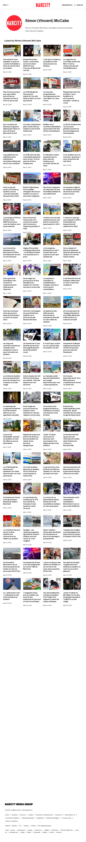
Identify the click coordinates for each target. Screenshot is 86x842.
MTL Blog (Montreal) (44, 821)
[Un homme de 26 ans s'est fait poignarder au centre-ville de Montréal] (32, 553)
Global (33, 821)
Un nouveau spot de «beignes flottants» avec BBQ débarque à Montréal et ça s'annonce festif (71, 315)
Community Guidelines (12, 814)
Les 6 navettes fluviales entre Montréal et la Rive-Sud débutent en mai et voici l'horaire (11, 252)
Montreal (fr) (21, 826)
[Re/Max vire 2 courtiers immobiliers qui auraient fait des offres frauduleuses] (52, 115)
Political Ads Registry (53, 814)
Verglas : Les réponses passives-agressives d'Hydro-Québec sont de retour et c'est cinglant (31, 535)
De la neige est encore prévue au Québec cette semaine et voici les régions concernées (31, 410)
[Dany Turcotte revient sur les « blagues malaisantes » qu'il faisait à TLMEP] (12, 705)
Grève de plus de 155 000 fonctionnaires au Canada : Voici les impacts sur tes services (31, 380)
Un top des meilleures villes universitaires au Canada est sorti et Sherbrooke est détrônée (51, 750)
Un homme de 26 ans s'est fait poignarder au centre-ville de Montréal (31, 566)
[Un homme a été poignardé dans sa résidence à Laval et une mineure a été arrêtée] (52, 397)
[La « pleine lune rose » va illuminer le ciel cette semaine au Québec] (12, 584)
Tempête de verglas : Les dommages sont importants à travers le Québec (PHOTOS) (72, 533)
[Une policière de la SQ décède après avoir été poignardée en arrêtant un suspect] (52, 675)
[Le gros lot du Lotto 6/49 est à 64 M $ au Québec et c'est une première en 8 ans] (52, 458)
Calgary (46, 826)
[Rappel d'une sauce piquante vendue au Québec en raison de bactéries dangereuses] (32, 612)
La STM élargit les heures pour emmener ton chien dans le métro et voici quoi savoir (12, 471)
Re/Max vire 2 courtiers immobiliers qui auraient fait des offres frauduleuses (52, 128)
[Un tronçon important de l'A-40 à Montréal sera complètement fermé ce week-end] (72, 367)
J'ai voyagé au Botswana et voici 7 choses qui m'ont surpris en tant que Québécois (51, 252)
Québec (26, 821)
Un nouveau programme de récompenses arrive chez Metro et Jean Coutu (51, 96)
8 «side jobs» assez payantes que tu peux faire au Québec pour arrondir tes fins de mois (51, 160)
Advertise (15, 810)
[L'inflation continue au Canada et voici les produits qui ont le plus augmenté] (72, 768)
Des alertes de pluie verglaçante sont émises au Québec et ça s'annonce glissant (11, 781)
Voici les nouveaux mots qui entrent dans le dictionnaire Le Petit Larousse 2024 (11, 315)
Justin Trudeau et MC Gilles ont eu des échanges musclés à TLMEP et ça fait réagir (71, 597)
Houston (59, 828)
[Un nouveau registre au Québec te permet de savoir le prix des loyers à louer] (72, 178)
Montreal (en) (14, 828)
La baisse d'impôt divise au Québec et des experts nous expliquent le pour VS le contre (32, 749)
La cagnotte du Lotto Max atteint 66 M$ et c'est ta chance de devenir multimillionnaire (71, 64)
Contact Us (58, 810)
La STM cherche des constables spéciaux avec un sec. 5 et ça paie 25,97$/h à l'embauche (31, 159)
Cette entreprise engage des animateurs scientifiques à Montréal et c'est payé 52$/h (10, 750)
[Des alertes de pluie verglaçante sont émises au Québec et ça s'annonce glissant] (12, 768)
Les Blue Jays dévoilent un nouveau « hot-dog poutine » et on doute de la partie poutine (12, 688)
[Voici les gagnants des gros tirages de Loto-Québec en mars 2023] (12, 612)
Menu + (5, 5)
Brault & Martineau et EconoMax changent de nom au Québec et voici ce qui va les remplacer (31, 191)
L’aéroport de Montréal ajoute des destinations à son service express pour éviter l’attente (32, 688)
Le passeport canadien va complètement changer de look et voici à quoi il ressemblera (51, 284)
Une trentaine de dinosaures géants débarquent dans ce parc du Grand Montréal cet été (11, 129)
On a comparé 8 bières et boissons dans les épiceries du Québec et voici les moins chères (72, 252)
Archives (22, 810)
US (20, 821)
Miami (29, 828)
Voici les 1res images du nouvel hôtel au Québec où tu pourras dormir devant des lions (31, 315)
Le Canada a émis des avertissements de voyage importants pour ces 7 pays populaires (51, 380)
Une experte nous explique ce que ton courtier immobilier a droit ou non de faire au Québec (11, 64)
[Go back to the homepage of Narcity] (43, 5)
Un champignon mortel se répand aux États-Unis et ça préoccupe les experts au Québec (32, 718)
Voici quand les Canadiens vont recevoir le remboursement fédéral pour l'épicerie (10, 284)
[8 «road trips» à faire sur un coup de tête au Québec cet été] (52, 334)
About (7, 810)
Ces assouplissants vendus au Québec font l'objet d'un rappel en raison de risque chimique (51, 597)
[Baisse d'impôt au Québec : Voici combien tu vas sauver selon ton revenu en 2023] (32, 768)
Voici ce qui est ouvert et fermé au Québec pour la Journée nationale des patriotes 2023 (11, 191)
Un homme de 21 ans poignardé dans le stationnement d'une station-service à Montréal (72, 718)
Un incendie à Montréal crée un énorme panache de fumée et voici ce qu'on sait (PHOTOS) (11, 567)
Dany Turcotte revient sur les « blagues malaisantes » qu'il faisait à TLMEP (11, 718)
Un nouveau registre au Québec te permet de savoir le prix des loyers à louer (72, 190)
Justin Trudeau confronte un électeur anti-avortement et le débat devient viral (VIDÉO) (51, 440)
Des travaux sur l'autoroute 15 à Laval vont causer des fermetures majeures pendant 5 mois (31, 223)
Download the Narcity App (44, 810)
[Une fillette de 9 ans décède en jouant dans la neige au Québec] (72, 675)
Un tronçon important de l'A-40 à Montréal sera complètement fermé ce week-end (72, 380)
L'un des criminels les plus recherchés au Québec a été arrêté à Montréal (31, 128)
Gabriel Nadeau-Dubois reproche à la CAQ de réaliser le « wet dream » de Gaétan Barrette (11, 656)
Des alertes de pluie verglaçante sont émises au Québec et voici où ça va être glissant (72, 567)
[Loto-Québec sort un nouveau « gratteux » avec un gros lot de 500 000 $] (72, 146)
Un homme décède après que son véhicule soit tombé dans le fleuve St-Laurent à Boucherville (71, 440)
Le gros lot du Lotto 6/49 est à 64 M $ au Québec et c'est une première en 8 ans (51, 470)
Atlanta (45, 828)
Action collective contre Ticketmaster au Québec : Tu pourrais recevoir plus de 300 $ (51, 656)
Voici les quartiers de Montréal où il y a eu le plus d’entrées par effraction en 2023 (71, 470)
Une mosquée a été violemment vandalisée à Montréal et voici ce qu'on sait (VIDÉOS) (71, 502)
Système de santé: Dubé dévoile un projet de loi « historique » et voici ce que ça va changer (31, 657)
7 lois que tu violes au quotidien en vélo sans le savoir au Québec (52, 63)
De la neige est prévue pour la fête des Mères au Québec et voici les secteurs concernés (31, 283)
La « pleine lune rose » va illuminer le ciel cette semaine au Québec (11, 596)
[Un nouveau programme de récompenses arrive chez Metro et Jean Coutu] (52, 83)
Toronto (12, 826)
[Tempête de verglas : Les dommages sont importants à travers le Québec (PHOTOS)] (72, 521)
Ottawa (30, 826)
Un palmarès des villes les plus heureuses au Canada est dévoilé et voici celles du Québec (51, 316)
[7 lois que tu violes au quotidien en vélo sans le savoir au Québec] (52, 50)
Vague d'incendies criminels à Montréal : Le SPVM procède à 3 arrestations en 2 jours (31, 252)
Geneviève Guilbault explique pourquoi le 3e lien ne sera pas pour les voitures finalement (71, 348)
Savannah (37, 828)
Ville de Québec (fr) (67, 826)
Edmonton (55, 826)
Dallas (23, 828)
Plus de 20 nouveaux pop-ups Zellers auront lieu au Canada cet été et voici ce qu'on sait (11, 96)
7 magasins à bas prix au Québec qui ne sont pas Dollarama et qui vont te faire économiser (32, 597)
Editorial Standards (28, 814)
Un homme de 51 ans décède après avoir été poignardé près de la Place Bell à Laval (31, 348)
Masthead (40, 814)
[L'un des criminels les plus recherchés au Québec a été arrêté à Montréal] (32, 115)
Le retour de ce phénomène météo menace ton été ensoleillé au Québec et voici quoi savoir (51, 502)
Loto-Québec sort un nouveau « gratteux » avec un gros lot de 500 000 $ (72, 158)
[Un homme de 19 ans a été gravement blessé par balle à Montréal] (12, 488)
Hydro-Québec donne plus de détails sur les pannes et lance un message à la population (52, 534)
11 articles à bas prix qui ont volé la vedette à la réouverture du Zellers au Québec (11, 534)
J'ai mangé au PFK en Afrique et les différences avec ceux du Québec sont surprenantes (12, 222)
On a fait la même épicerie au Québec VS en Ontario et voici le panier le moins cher (31, 471)
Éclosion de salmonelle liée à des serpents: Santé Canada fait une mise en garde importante (72, 410)
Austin (52, 828)
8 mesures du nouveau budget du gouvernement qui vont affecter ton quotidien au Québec (71, 749)
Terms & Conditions (11, 817)
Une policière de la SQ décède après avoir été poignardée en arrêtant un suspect (52, 688)
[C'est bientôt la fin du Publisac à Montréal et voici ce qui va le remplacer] (72, 269)
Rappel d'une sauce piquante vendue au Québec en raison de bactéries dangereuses (31, 625)
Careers (30, 810)
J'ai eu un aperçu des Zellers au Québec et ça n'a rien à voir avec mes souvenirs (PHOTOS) (52, 567)
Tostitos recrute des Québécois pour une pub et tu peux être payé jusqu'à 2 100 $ (51, 221)
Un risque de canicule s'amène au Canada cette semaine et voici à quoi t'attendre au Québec (11, 349)
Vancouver (38, 826)
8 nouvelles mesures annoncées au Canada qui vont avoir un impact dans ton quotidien (71, 656)
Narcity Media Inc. (27, 806)
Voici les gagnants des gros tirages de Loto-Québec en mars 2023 (11, 624)
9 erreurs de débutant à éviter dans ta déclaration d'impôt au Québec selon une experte (51, 781)
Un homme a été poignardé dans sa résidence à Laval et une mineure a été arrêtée (51, 410)
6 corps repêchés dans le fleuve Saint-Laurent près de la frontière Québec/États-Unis (51, 625)
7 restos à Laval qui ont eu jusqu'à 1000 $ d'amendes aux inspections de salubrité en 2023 (72, 222)
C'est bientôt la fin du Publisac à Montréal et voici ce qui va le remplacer (72, 282)
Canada (14, 821)
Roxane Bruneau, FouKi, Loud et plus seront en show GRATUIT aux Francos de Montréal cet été (31, 65)
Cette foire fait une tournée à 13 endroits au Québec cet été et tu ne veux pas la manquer (71, 625)
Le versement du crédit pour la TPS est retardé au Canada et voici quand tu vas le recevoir (30, 503)
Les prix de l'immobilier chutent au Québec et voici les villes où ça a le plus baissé (11, 439)
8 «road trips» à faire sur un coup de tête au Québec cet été (51, 346)
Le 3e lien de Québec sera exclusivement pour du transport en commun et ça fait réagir (11, 380)
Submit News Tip (70, 810)
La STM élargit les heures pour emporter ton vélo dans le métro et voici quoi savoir (32, 96)
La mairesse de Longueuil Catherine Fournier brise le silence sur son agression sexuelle (11, 410)
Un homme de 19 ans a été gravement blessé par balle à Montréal (11, 501)
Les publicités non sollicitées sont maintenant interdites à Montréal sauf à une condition (11, 159)
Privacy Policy (66, 814)
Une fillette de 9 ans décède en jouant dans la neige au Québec (71, 687)
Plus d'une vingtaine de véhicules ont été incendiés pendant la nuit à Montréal (51, 190)
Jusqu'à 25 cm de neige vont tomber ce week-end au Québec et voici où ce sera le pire (51, 718)
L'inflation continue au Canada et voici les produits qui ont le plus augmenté (72, 780)
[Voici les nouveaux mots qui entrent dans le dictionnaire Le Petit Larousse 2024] (12, 302)
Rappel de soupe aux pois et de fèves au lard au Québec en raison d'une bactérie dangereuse (31, 440)
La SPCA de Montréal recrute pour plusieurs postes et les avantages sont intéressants (72, 129)
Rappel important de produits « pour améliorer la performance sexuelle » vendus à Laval (71, 97)
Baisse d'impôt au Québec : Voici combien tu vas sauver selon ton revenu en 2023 (30, 781)
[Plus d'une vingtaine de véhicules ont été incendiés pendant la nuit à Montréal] (52, 178)
